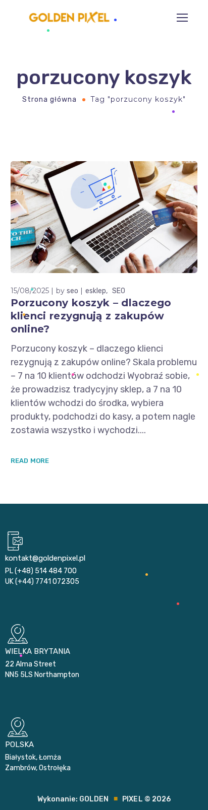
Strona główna (49, 99)
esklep (95, 291)
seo (72, 291)
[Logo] (70, 18)
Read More (30, 460)
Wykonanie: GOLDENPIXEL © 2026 (104, 799)
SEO (118, 291)
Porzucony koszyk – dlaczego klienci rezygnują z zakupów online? (91, 316)
